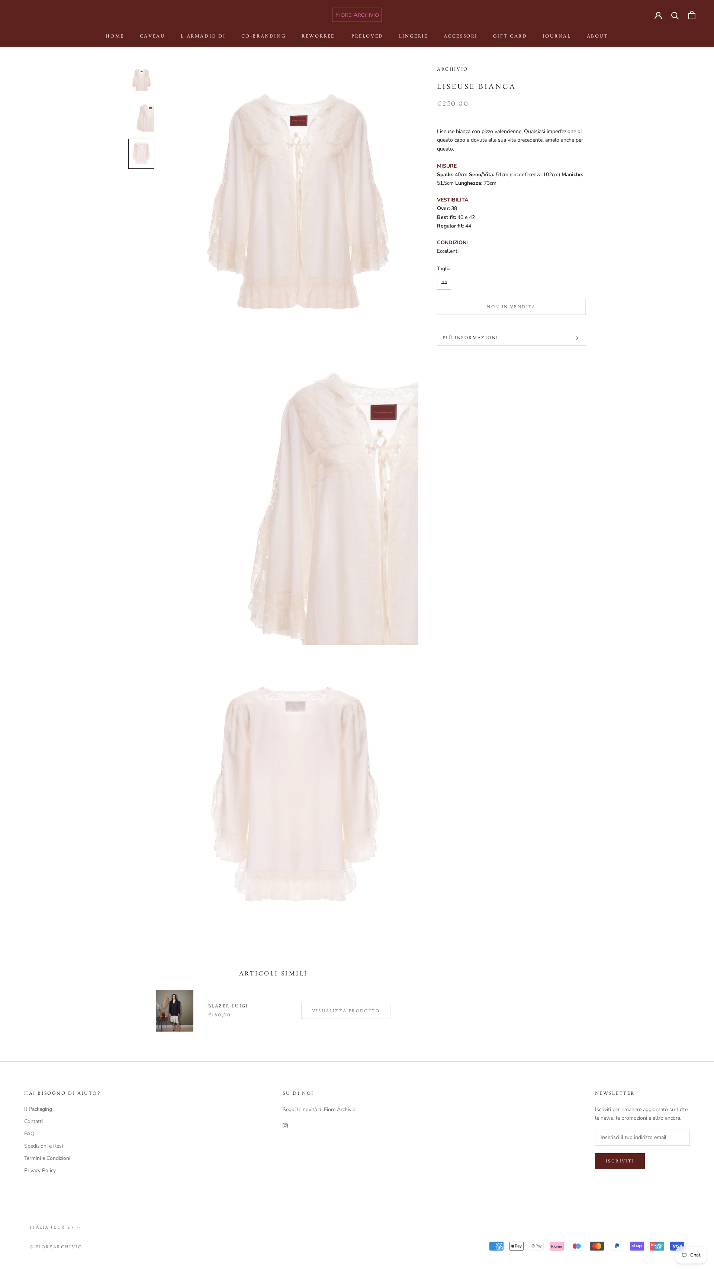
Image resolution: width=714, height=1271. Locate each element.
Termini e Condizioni (47, 1158)
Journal (557, 36)
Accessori (460, 36)
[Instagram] (285, 1125)
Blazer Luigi (228, 1006)
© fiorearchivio (56, 1247)
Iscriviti (620, 1161)
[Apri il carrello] (691, 15)
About (597, 36)
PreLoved (367, 36)
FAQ (29, 1133)
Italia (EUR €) (52, 1227)
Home (115, 36)
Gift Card (510, 36)
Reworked (319, 36)
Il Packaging (38, 1109)
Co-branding (263, 36)
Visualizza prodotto (346, 1011)
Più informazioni (470, 337)
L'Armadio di (203, 36)
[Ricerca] (675, 15)
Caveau (152, 36)
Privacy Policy (40, 1170)
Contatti (33, 1121)
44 (444, 283)
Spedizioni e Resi (43, 1145)
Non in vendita (511, 306)
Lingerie (413, 36)
